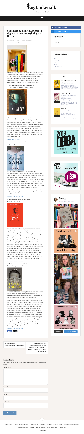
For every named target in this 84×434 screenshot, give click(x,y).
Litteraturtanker (27, 40)
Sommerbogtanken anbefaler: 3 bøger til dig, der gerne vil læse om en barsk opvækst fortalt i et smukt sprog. (37, 347)
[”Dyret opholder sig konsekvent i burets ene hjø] (66, 291)
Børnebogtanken (23, 427)
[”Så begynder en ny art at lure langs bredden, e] (66, 216)
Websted (6, 402)
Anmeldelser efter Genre (54, 424)
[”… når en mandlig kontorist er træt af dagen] (66, 266)
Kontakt (32, 427)
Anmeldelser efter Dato (21, 424)
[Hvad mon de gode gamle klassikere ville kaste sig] (66, 317)
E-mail (5, 394)
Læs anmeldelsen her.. (13, 139)
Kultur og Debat (40, 427)
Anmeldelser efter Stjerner (71, 424)
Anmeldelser (8, 424)
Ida (18, 40)
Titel (55, 58)
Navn (5, 387)
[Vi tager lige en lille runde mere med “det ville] (66, 241)
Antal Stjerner (58, 66)
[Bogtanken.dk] (42, 8)
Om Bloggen (62, 427)
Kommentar (7, 367)
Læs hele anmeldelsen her (15, 196)
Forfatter (56, 60)
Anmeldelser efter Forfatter (37, 424)
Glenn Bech (70, 84)
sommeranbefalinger (13, 42)
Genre (55, 64)
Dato (55, 62)
